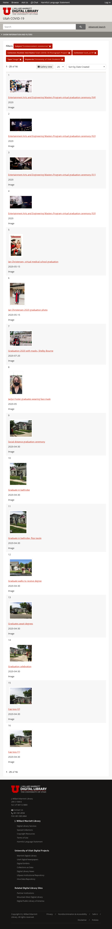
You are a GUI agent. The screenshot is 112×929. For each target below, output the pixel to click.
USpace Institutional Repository (30, 875)
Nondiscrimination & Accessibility (72, 914)
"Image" (14, 59)
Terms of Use (22, 837)
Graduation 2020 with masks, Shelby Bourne (30, 350)
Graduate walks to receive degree (25, 580)
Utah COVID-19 (13, 18)
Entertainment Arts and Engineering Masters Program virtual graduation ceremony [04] (52, 97)
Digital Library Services (26, 826)
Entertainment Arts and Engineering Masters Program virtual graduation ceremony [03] (52, 213)
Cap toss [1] (14, 751)
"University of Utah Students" (43, 59)
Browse (15, 2)
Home (6, 2)
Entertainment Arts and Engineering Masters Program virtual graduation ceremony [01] (52, 174)
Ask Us (25, 2)
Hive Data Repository (26, 879)
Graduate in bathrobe (19, 489)
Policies (95, 920)
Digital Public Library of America (30, 901)
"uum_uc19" (84, 53)
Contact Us (18, 810)
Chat (35, 2)
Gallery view (46, 66)
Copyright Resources (26, 833)
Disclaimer (82, 920)
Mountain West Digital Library (30, 897)
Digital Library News (25, 871)
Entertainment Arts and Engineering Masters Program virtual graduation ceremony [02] (52, 136)
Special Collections (25, 830)
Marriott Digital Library (27, 855)
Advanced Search (97, 26)
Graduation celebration (19, 666)
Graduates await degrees (20, 623)
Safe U (95, 914)
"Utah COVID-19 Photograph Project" (38, 53)
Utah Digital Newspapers (27, 859)
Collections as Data (25, 867)
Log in (108, 2)
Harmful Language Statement (55, 2)
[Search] (81, 27)
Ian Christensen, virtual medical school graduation (33, 261)
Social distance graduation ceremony (26, 441)
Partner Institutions (25, 893)
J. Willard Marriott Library (22, 798)
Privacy (50, 914)
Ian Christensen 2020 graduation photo (28, 309)
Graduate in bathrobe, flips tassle (24, 538)
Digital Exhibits (23, 863)
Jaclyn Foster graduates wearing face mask (29, 398)
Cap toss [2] (14, 709)
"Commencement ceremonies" (32, 46)
